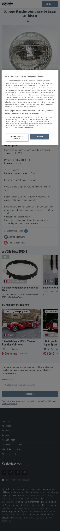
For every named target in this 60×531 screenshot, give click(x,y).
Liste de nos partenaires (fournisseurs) (19, 128)
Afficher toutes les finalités (17, 137)
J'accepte (39, 136)
